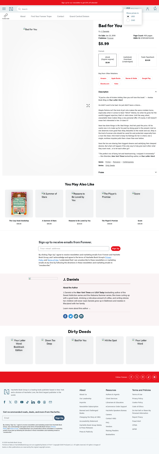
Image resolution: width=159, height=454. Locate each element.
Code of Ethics (137, 406)
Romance (116, 162)
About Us (83, 394)
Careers (109, 414)
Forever (110, 38)
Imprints (83, 402)
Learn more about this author (76, 308)
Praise (101, 172)
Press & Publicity (86, 431)
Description (103, 91)
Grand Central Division (79, 16)
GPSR (134, 429)
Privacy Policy (137, 398)
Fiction (108, 162)
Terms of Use (137, 394)
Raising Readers (112, 430)
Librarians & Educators (114, 402)
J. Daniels (105, 31)
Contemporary (128, 162)
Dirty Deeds (110, 165)
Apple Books (115, 78)
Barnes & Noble (131, 78)
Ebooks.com (104, 83)
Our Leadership (85, 398)
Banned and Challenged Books (89, 411)
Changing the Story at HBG (90, 417)
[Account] (148, 9)
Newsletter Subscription (89, 406)
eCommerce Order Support (116, 406)
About (22, 16)
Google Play (146, 78)
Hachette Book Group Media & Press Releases (91, 426)
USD (133, 16)
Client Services (111, 398)
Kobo (116, 83)
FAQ (107, 422)
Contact (60, 16)
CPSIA (134, 425)
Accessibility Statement (89, 421)
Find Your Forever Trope (41, 16)
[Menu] (4, 9)
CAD (133, 20)
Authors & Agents (112, 394)
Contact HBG (111, 418)
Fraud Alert (136, 421)
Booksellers (110, 434)
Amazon (103, 78)
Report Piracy (137, 417)
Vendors (109, 426)
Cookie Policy (137, 402)
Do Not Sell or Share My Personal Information (141, 411)
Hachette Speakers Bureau (116, 410)
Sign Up (115, 248)
